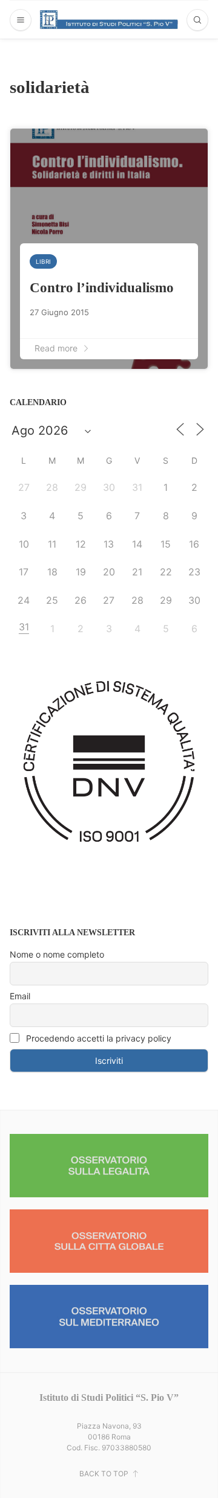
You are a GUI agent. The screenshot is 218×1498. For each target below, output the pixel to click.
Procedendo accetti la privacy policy (97, 1038)
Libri (43, 261)
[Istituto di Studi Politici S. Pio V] (109, 19)
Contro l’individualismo (102, 287)
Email (20, 996)
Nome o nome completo (57, 954)
